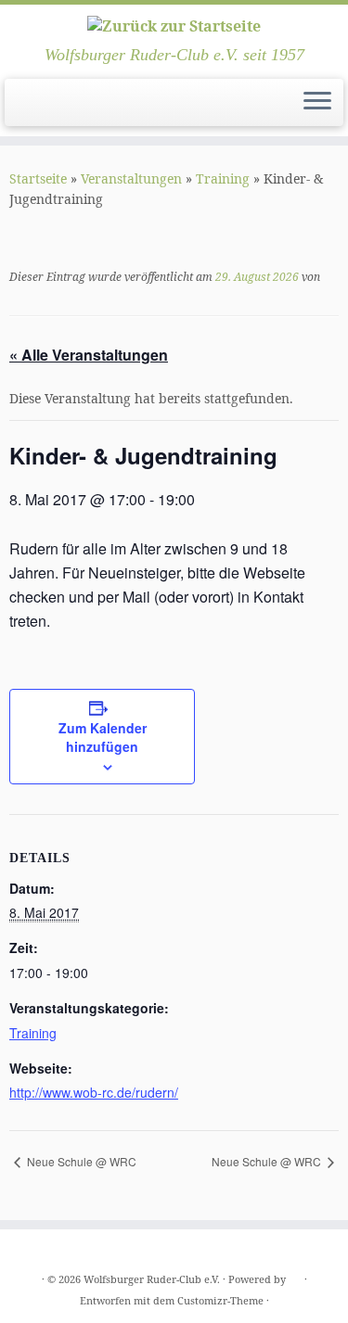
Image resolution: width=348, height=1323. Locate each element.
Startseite (38, 178)
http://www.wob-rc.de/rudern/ (93, 1092)
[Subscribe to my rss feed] (20, 108)
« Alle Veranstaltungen (88, 354)
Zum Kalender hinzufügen (102, 737)
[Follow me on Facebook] (36, 108)
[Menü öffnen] (317, 103)
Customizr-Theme (220, 1300)
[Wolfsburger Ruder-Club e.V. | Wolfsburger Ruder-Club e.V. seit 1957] (174, 25)
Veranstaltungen (131, 178)
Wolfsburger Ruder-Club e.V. (152, 1279)
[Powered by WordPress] (295, 1275)
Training (223, 178)
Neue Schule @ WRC (80, 1161)
